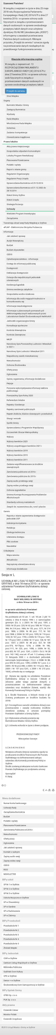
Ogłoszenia (12, 374)
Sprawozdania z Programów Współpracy (25, 427)
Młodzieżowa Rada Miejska (19, 123)
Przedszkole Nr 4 (11, 939)
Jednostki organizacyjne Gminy (21, 321)
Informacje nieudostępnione (19, 306)
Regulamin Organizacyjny (18, 174)
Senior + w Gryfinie (12, 980)
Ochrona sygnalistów (16, 490)
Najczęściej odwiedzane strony (21, 564)
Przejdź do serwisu (16, 91)
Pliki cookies (12, 541)
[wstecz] (43, 790)
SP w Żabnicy (10, 915)
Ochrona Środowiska (16, 365)
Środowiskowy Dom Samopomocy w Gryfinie (24, 985)
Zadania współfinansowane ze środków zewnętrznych (25, 465)
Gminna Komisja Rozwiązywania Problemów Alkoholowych (27, 496)
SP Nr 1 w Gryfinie (11, 884)
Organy (7, 100)
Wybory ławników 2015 (17, 455)
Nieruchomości (13, 360)
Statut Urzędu (13, 200)
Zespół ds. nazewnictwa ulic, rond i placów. (26, 507)
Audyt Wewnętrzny (15, 241)
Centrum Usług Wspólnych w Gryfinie (20, 963)
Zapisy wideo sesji (12, 861)
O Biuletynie (9, 551)
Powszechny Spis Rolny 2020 (20, 395)
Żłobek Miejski (10, 948)
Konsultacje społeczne (17, 325)
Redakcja (11, 528)
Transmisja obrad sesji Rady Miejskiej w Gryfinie (25, 223)
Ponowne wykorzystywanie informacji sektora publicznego (27, 389)
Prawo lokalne (11, 142)
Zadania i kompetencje (17, 132)
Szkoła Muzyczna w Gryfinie (16, 898)
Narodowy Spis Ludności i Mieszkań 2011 (25, 351)
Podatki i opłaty (14, 165)
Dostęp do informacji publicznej (21, 264)
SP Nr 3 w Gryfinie (11, 893)
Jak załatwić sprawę (16, 236)
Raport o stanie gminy (16, 169)
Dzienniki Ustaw (11, 1010)
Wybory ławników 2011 (17, 460)
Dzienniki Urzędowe (13, 1019)
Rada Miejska (13, 119)
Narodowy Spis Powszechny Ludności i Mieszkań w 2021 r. (29, 345)
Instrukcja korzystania (16, 523)
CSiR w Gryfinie (10, 958)
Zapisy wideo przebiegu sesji (20, 485)
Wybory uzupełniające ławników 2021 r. (24, 446)
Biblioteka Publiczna (13, 967)
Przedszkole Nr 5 (11, 943)
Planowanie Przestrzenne (18, 160)
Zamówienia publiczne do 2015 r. (21, 476)
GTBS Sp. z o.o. (10, 995)
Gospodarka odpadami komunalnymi (23, 151)
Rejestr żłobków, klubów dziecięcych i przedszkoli (29, 414)
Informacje (8, 232)
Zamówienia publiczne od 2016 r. (21, 472)
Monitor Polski (10, 1014)
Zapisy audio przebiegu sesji (20, 481)
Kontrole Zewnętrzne (16, 335)
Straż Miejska (13, 96)
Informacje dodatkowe (17, 569)
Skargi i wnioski (14, 418)
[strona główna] (49, 790)
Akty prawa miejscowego (18, 146)
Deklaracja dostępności (17, 273)
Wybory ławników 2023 (17, 441)
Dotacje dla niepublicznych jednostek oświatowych (23, 278)
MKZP (9, 339)
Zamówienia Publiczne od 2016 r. (18, 830)
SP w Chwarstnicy (11, 902)
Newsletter (11, 546)
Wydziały (11, 114)
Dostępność (12, 268)
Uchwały (11, 209)
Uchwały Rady (10, 808)
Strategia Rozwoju (15, 204)
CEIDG (9, 254)
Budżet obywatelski (15, 250)
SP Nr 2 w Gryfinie (11, 889)
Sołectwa (11, 128)
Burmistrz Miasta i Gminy (18, 105)
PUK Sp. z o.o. (10, 1000)
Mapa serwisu (13, 555)
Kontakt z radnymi (12, 852)
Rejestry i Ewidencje (15, 405)
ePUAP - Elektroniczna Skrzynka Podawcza (23, 227)
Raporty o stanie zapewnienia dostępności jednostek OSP (26, 517)
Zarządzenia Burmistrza (14, 812)
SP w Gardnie (9, 907)
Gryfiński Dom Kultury (13, 971)
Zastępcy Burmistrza (16, 109)
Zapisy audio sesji (12, 856)
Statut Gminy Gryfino (16, 195)
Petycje (10, 383)
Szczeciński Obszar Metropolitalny (22, 432)
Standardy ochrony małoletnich (21, 502)
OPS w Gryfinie (10, 976)
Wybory (10, 437)
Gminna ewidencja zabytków (20, 289)
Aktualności (12, 560)
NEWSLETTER (10, 874)
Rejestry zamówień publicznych (21, 409)
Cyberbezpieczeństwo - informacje (22, 259)
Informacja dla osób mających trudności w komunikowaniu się (26, 300)
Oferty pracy (12, 370)
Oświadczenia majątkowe (18, 137)
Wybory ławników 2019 (17, 450)
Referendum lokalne (16, 400)
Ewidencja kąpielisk (15, 285)
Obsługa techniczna (16, 532)
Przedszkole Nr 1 (11, 926)
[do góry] (46, 790)
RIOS (6, 869)
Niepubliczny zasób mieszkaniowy (22, 356)
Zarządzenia (12, 218)
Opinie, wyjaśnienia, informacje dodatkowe (26, 379)
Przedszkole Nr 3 (11, 935)
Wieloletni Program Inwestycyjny (21, 213)
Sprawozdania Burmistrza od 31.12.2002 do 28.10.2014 (26, 189)
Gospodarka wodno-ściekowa (20, 294)
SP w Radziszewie (12, 911)
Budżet (10, 245)
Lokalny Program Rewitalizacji (20, 155)
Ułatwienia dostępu (15, 537)
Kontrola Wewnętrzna (16, 330)
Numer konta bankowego (15, 803)
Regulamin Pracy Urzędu (17, 178)
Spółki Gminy (13, 423)
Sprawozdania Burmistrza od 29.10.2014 (25, 183)
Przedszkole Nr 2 (11, 930)
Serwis (7, 511)
